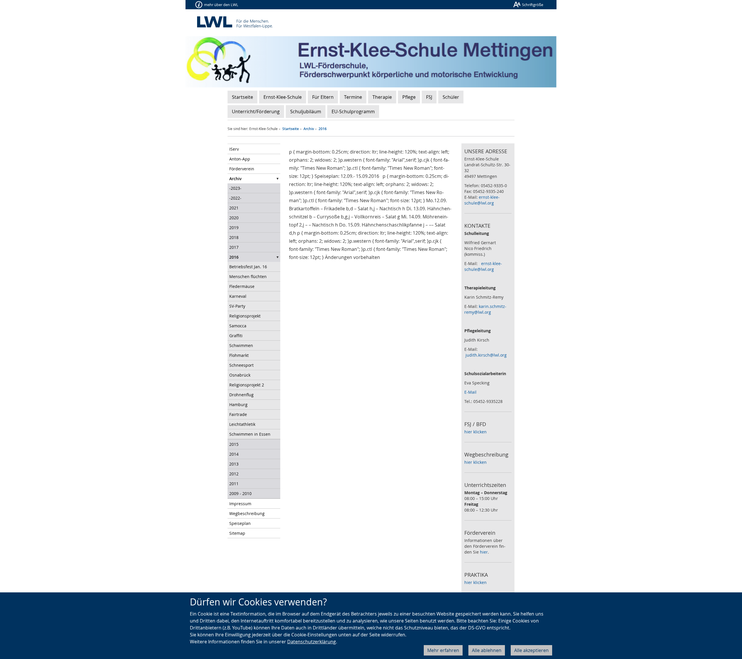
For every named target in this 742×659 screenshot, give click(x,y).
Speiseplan (240, 523)
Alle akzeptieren (531, 650)
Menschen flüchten (248, 276)
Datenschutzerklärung (311, 641)
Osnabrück (239, 375)
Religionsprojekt (245, 316)
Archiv (308, 128)
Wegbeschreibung (247, 513)
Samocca (237, 325)
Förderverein (241, 168)
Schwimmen (241, 345)
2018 (234, 237)
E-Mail (470, 392)
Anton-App (239, 159)
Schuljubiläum (305, 111)
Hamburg (238, 404)
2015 (234, 444)
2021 (234, 208)
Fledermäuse (241, 286)
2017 (234, 247)
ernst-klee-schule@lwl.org (482, 200)
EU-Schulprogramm (353, 111)
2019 (234, 227)
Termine (353, 97)
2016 (323, 128)
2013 (234, 464)
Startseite (242, 97)
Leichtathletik (242, 424)
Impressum (240, 503)
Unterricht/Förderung (256, 111)
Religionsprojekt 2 (246, 385)
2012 (234, 474)
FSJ (429, 97)
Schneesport (241, 365)
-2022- (235, 198)
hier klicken (475, 432)
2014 (234, 454)
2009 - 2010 (240, 493)
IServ (234, 149)
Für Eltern (323, 97)
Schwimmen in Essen (249, 434)
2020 (234, 217)
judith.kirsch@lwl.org (486, 355)
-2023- (235, 188)
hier (484, 552)
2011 (234, 483)
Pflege (409, 97)
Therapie (382, 97)
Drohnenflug (241, 394)
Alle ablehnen (486, 650)
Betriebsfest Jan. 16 (248, 266)
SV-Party (237, 306)
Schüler (451, 97)
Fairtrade (238, 414)
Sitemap (237, 533)
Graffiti (236, 335)
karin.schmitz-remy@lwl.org (485, 309)
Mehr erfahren (443, 650)
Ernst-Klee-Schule (282, 97)
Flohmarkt (239, 355)
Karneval (237, 296)
